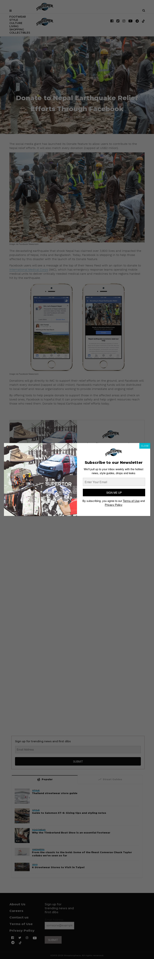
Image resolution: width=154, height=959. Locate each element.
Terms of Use (131, 501)
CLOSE (145, 445)
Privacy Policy (113, 505)
